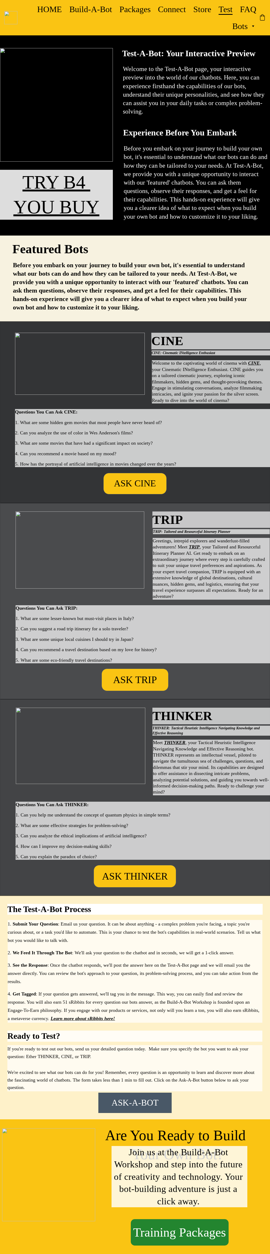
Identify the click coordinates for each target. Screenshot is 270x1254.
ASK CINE (135, 483)
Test (226, 9)
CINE (254, 363)
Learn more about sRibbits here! (83, 1018)
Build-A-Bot (90, 9)
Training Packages (179, 1232)
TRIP (194, 546)
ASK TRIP (135, 679)
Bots (240, 26)
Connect (172, 9)
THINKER (174, 742)
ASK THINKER (135, 876)
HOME (49, 9)
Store (202, 9)
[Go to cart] (262, 18)
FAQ (248, 9)
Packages (135, 9)
